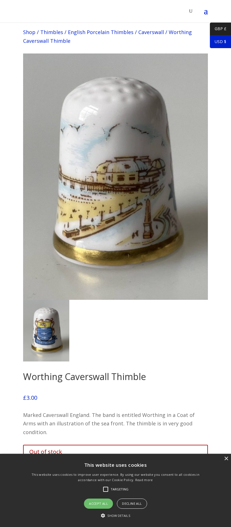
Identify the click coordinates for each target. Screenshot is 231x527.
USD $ (218, 42)
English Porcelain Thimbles (101, 32)
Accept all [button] (98, 503)
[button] (115, 516)
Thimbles (51, 32)
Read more (144, 480)
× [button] (226, 459)
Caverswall (151, 32)
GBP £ (218, 29)
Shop (29, 32)
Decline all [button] (132, 503)
